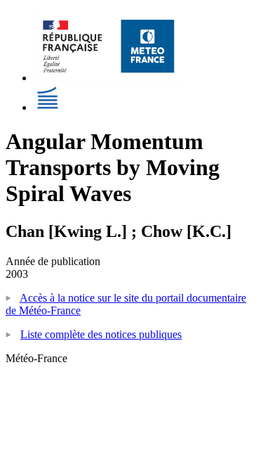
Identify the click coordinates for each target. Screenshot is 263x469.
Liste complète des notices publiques (101, 334)
